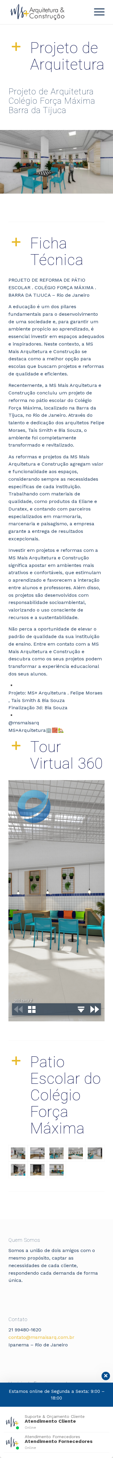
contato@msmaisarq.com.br (41, 1337)
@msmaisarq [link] (23, 723)
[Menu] (96, 12)
